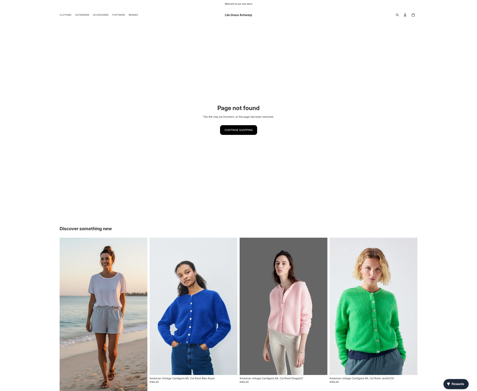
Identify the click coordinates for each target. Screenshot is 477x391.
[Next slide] (141, 316)
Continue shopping (239, 130)
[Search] (397, 15)
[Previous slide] (65, 316)
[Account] (405, 15)
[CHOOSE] (231, 369)
